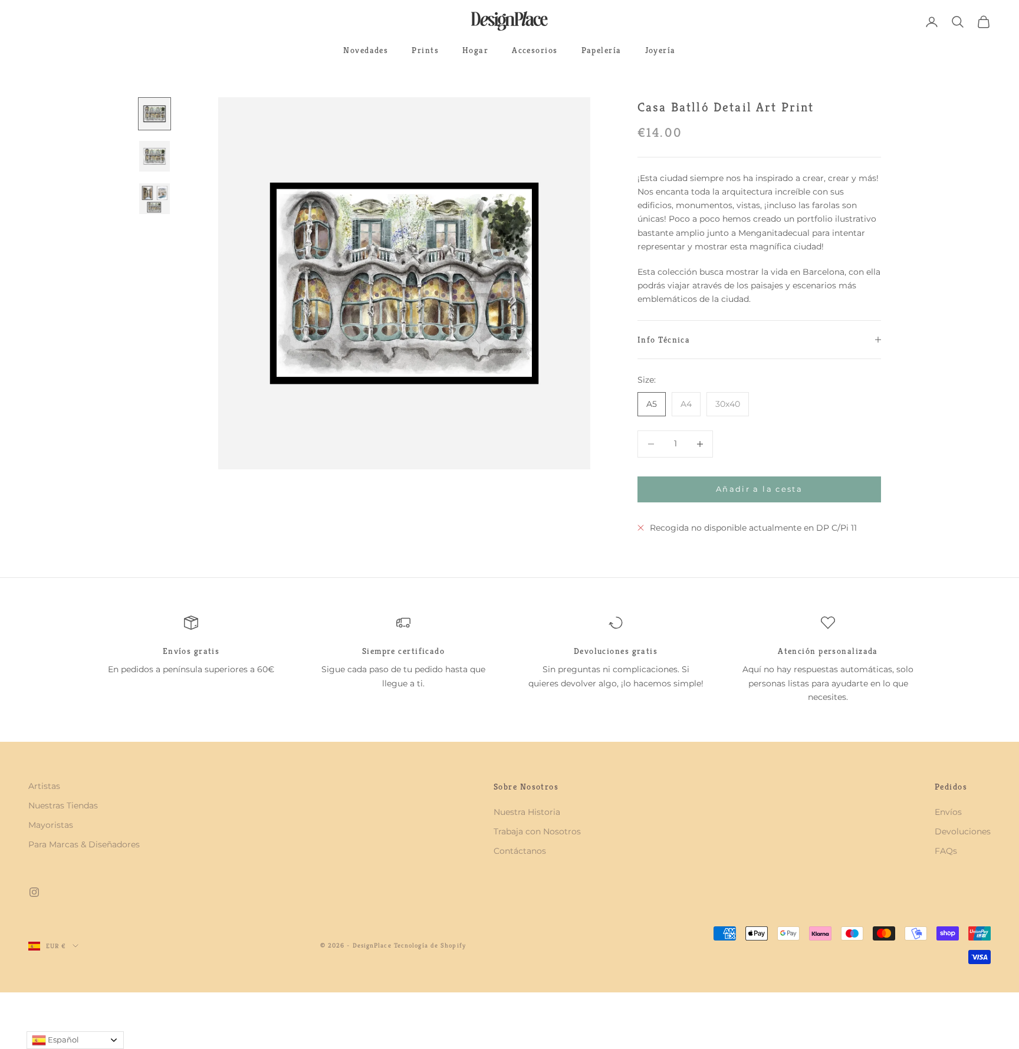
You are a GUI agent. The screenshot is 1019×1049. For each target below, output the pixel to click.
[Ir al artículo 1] (154, 113)
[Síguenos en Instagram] (34, 892)
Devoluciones (963, 831)
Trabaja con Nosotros (537, 831)
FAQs (946, 851)
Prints (425, 50)
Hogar (475, 50)
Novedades (365, 50)
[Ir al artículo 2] (154, 156)
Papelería (601, 50)
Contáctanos (520, 851)
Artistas (44, 786)
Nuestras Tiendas (63, 805)
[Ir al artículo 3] (154, 198)
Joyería (660, 50)
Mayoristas (50, 825)
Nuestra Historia (527, 812)
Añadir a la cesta (759, 489)
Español (62, 1039)
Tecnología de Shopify (430, 945)
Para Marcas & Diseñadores (84, 844)
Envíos (948, 812)
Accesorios (534, 50)
